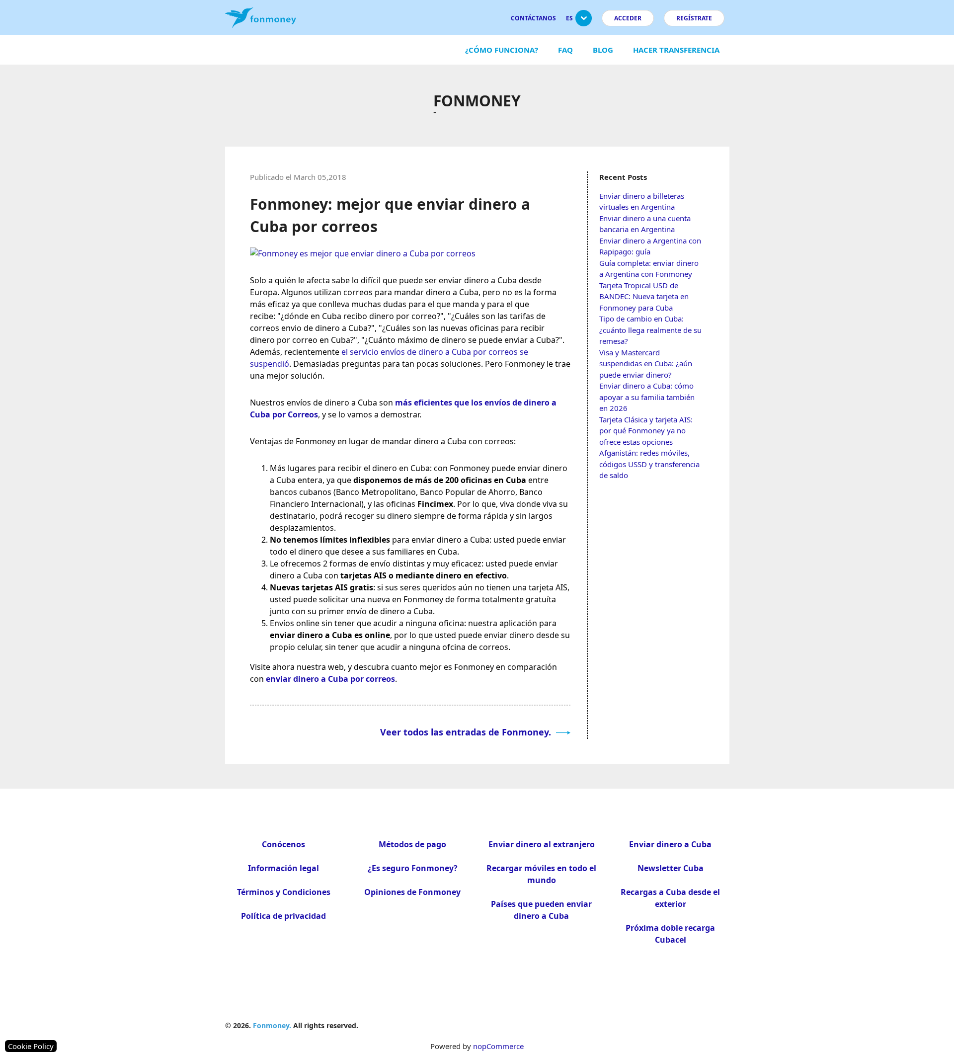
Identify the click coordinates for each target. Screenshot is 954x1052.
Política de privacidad (283, 915)
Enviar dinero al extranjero (541, 844)
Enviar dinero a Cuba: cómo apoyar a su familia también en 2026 (647, 397)
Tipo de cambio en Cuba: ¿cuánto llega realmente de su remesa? (650, 330)
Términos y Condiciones (283, 892)
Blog (603, 50)
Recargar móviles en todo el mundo (541, 874)
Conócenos (283, 844)
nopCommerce (498, 1046)
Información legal (283, 868)
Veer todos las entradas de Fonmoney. (467, 732)
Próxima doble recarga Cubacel (670, 933)
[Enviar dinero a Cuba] (363, 253)
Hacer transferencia (676, 50)
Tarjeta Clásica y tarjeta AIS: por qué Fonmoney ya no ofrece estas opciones (646, 430)
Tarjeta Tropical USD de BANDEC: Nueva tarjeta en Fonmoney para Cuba (644, 296)
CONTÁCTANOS (533, 18)
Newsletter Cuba (670, 868)
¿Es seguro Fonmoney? (413, 868)
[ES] (583, 22)
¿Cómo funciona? (501, 50)
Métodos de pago (412, 844)
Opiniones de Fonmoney (412, 892)
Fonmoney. (272, 1025)
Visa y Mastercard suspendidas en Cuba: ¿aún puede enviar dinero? (645, 363)
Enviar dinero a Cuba (670, 844)
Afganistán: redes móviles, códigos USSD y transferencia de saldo (649, 464)
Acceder (627, 18)
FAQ (565, 50)
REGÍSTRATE (694, 18)
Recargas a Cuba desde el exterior (670, 898)
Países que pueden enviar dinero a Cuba (541, 909)
